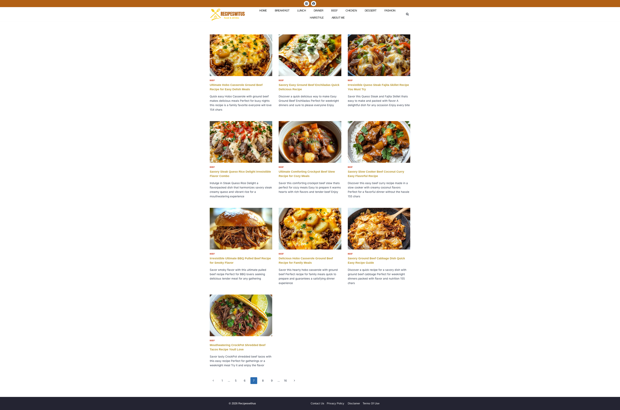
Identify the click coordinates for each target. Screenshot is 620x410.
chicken (351, 10)
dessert (371, 10)
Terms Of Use (371, 403)
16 (285, 380)
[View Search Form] (407, 14)
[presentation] (241, 55)
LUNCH (301, 10)
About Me (338, 17)
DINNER (318, 10)
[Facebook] (313, 3)
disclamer (354, 403)
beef (334, 10)
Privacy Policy (336, 403)
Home (263, 10)
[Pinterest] (306, 3)
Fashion (389, 10)
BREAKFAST (282, 10)
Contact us (317, 403)
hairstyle (317, 17)
